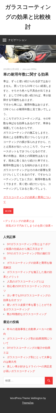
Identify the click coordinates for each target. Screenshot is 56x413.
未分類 (8, 211)
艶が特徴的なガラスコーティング (27, 314)
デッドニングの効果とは (19, 220)
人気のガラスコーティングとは (25, 281)
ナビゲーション (17, 40)
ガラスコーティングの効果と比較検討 (28, 16)
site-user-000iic (30, 69)
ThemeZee (27, 402)
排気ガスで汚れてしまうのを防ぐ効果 (28, 225)
